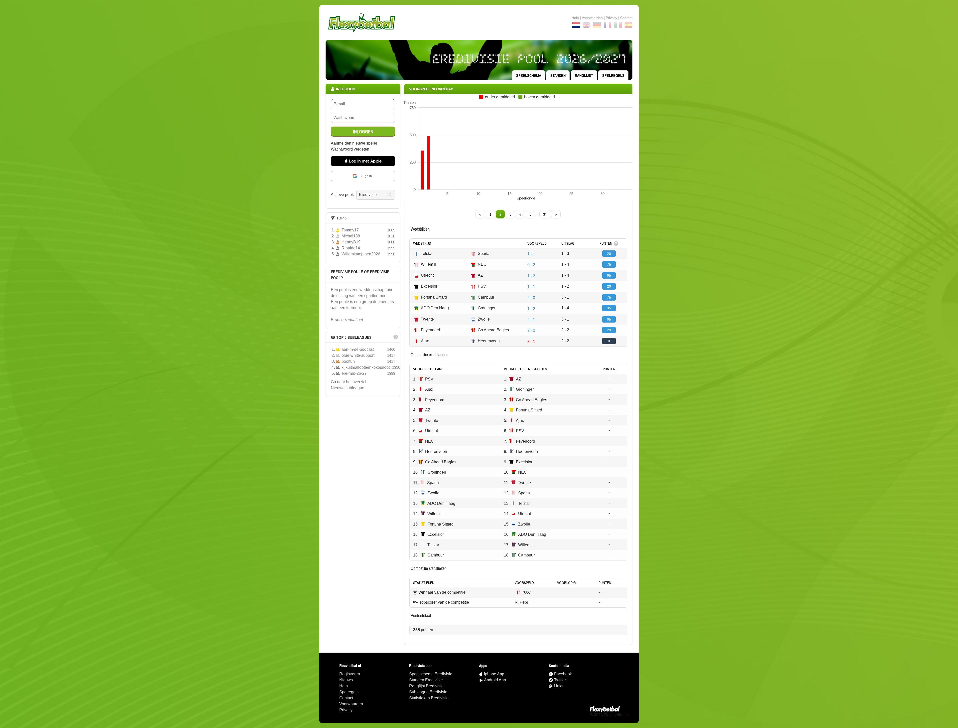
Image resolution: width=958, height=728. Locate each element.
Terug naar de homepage (479, 22)
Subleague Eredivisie (428, 692)
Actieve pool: (342, 194)
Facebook (563, 674)
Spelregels (613, 75)
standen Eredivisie (426, 680)
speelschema (528, 75)
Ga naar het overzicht (349, 382)
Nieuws (346, 680)
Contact (346, 698)
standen (558, 75)
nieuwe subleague (347, 388)
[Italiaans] (618, 26)
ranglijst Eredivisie (426, 686)
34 (545, 214)
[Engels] (587, 26)
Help (575, 18)
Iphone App (494, 674)
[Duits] (597, 26)
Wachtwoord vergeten (350, 149)
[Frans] (607, 26)
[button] (363, 161)
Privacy (611, 18)
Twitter (560, 680)
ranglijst (584, 75)
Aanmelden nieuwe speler (354, 143)
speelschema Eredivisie (430, 674)
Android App (495, 680)
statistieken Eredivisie (429, 698)
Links (558, 686)
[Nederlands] (576, 26)
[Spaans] (628, 26)
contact (626, 18)
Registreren (349, 674)
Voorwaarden (592, 18)
